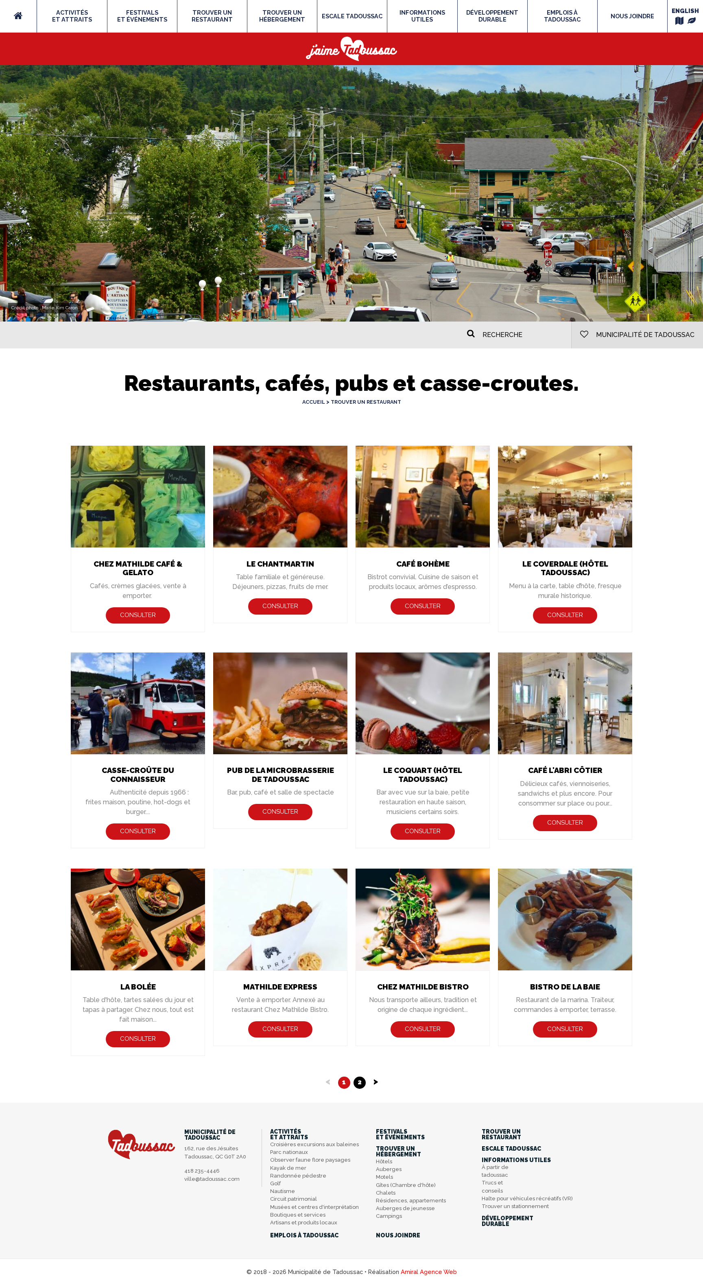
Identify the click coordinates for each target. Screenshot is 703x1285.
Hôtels (384, 1161)
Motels (384, 1177)
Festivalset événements (142, 16)
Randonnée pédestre (298, 1176)
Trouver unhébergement (282, 16)
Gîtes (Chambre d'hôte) (406, 1185)
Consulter (138, 615)
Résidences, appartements (411, 1200)
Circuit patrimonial (293, 1199)
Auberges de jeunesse (405, 1208)
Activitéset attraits (72, 16)
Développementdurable (492, 16)
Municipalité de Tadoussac (644, 335)
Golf (275, 1183)
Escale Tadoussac (352, 16)
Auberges (389, 1169)
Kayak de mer (288, 1168)
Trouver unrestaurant (212, 16)
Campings (389, 1216)
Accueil (313, 402)
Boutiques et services (297, 1215)
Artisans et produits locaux (303, 1222)
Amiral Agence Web (429, 1271)
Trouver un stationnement (515, 1206)
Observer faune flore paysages (310, 1160)
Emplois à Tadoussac (562, 16)
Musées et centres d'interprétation (314, 1207)
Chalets (385, 1193)
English (685, 10)
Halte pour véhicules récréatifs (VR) (527, 1198)
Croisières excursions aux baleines (314, 1144)
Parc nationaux (289, 1152)
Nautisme (282, 1191)
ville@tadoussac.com (212, 1179)
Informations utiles (422, 16)
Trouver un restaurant (366, 402)
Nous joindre (632, 16)
